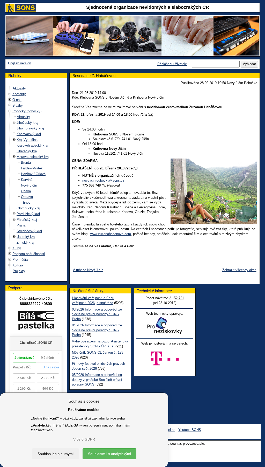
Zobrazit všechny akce (239, 270)
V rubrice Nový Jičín (88, 270)
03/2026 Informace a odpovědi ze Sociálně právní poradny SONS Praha (97, 314)
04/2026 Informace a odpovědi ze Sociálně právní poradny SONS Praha (97, 330)
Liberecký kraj (27, 151)
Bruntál (26, 162)
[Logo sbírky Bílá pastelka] (36, 321)
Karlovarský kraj (29, 134)
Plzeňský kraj (27, 220)
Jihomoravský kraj (30, 128)
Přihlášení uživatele (172, 64)
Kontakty (19, 94)
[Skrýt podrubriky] (10, 111)
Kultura (17, 265)
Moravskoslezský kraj (33, 157)
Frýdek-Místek (32, 168)
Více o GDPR (84, 439)
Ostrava (27, 197)
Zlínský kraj (25, 242)
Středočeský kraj (29, 231)
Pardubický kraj (28, 214)
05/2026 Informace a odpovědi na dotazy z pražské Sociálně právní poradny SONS (97, 379)
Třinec (25, 202)
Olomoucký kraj (28, 208)
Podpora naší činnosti (28, 254)
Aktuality (19, 88)
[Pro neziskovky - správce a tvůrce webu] (164, 325)
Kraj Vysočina (27, 140)
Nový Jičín (29, 185)
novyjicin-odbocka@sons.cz (103, 180)
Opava (26, 191)
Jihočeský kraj (27, 123)
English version (19, 63)
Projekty (19, 271)
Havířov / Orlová (33, 174)
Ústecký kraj (26, 237)
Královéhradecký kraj (32, 145)
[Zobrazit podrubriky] (10, 94)
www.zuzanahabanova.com (110, 234)
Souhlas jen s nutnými (55, 454)
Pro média (20, 260)
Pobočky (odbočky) (26, 111)
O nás (16, 100)
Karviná (26, 180)
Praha (21, 225)
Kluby (16, 248)
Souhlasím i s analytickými (109, 454)
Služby (17, 105)
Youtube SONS (189, 430)
